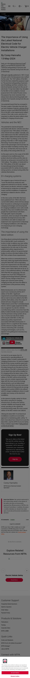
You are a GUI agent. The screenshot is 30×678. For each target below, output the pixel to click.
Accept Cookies (15, 672)
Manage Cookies (15, 676)
